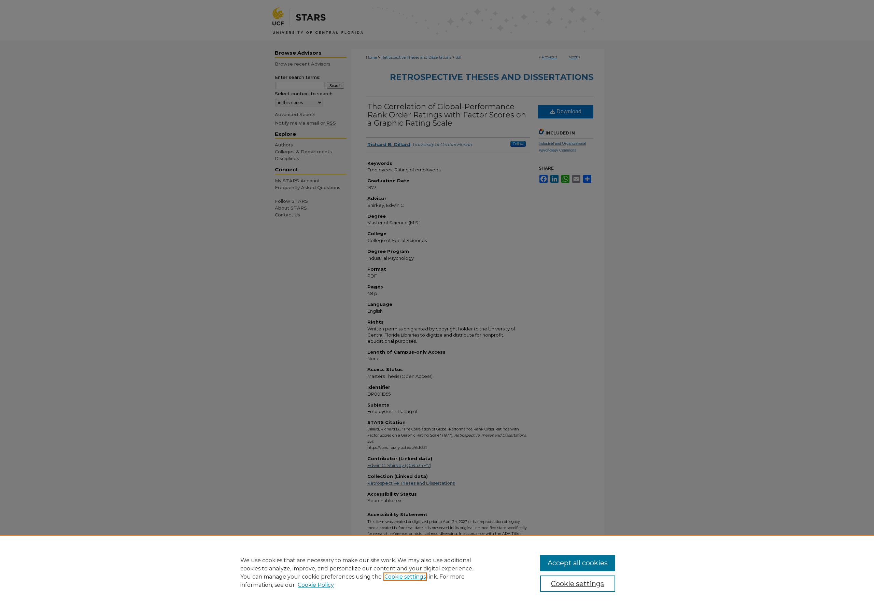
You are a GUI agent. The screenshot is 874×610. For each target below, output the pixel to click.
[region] (437, 572)
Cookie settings (405, 576)
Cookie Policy (316, 585)
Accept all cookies (578, 563)
